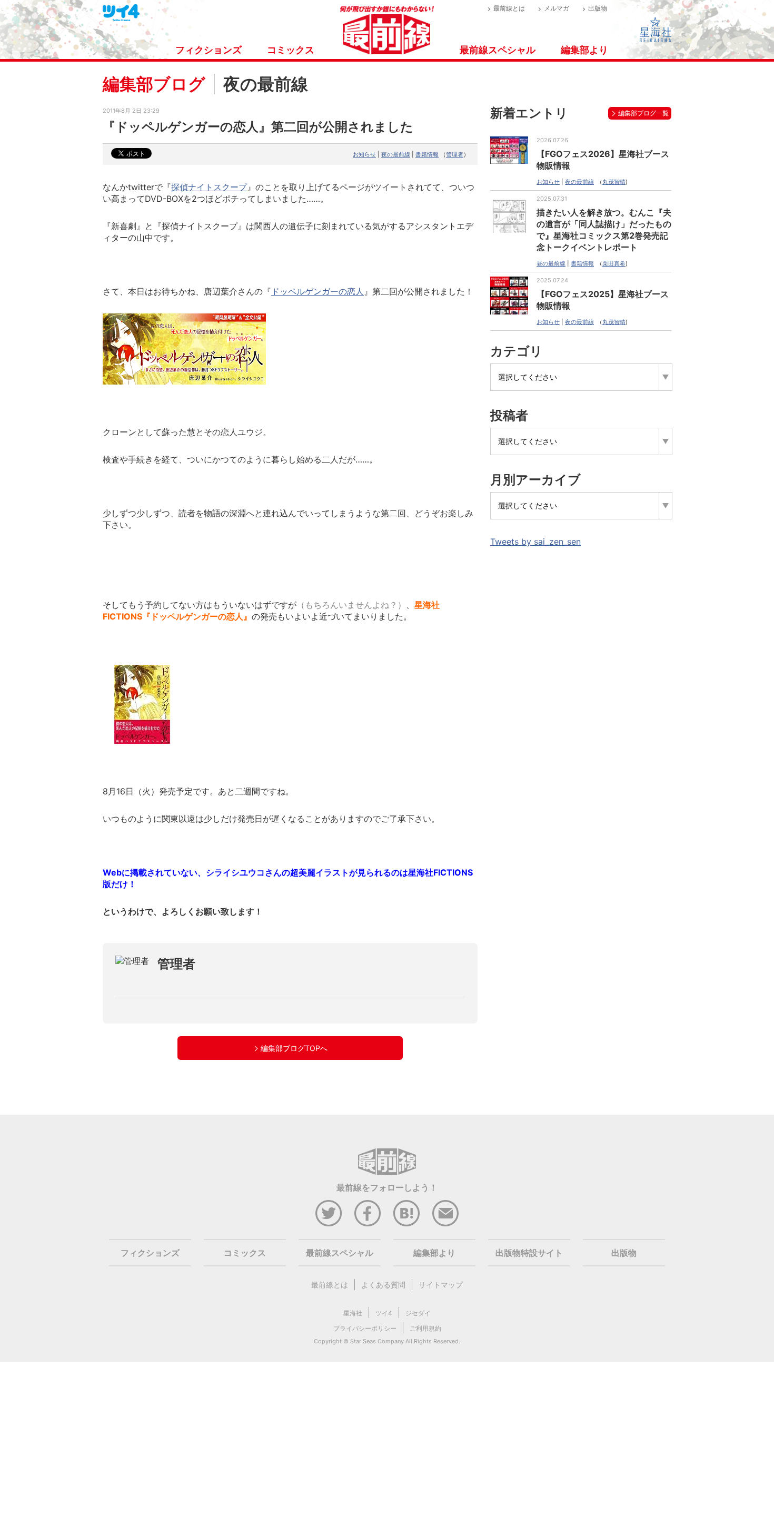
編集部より (584, 49)
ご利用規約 (425, 1328)
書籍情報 (427, 154)
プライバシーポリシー (364, 1328)
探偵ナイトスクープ (209, 187)
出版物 (597, 8)
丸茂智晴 (614, 181)
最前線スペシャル (497, 49)
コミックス (290, 49)
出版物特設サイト (529, 1252)
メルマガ (556, 8)
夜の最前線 (395, 154)
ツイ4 (383, 1313)
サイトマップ (441, 1284)
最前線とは (509, 8)
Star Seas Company (377, 1341)
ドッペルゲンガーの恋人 (317, 291)
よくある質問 (383, 1284)
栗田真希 (614, 263)
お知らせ (364, 154)
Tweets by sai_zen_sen (535, 541)
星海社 (352, 1313)
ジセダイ (418, 1313)
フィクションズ (208, 49)
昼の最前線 (551, 263)
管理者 (454, 154)
